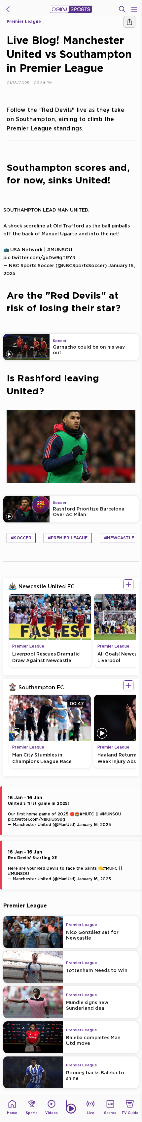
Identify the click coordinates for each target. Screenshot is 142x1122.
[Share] (129, 22)
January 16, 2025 (94, 824)
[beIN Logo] (71, 9)
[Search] (122, 9)
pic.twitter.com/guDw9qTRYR (39, 257)
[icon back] (8, 9)
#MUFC (87, 814)
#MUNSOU (59, 249)
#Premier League (68, 538)
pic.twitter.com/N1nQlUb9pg (36, 819)
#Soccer (21, 538)
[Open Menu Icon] (134, 9)
